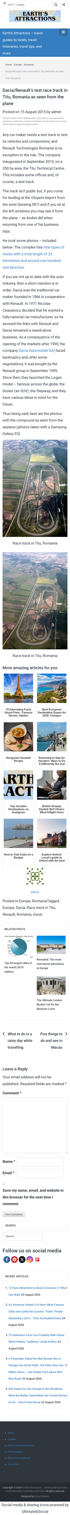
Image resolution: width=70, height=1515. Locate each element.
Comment (12, 1093)
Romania (28, 64)
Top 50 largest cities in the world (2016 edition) (18, 967)
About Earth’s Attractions (21, 1445)
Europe (18, 64)
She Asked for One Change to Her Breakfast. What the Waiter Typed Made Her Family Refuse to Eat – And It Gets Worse (37, 1395)
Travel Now (13, 1464)
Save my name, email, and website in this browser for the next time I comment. (33, 1197)
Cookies (12, 1439)
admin (56, 112)
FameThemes (41, 1496)
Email (8, 1173)
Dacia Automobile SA (36, 350)
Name (9, 1161)
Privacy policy (15, 1451)
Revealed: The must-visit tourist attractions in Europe (50, 964)
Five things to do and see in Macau (51, 1041)
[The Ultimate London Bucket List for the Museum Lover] (51, 985)
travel (37, 914)
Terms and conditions (19, 1458)
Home (8, 64)
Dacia (20, 908)
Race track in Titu (41, 908)
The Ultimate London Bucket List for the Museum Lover (49, 1005)
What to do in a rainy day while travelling (20, 1041)
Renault (9, 914)
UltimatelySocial (35, 1511)
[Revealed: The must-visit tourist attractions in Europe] (51, 944)
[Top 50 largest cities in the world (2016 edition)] (18, 946)
